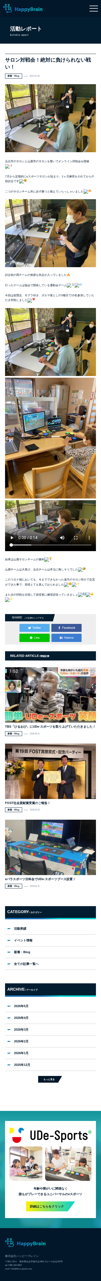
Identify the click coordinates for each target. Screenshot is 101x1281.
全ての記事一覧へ (26, 963)
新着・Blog (22, 952)
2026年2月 (21, 1041)
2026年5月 (21, 1006)
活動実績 (20, 928)
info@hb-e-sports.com (21, 1268)
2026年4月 (21, 1017)
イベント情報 (23, 940)
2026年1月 (21, 1053)
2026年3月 (21, 1029)
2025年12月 (22, 1064)
